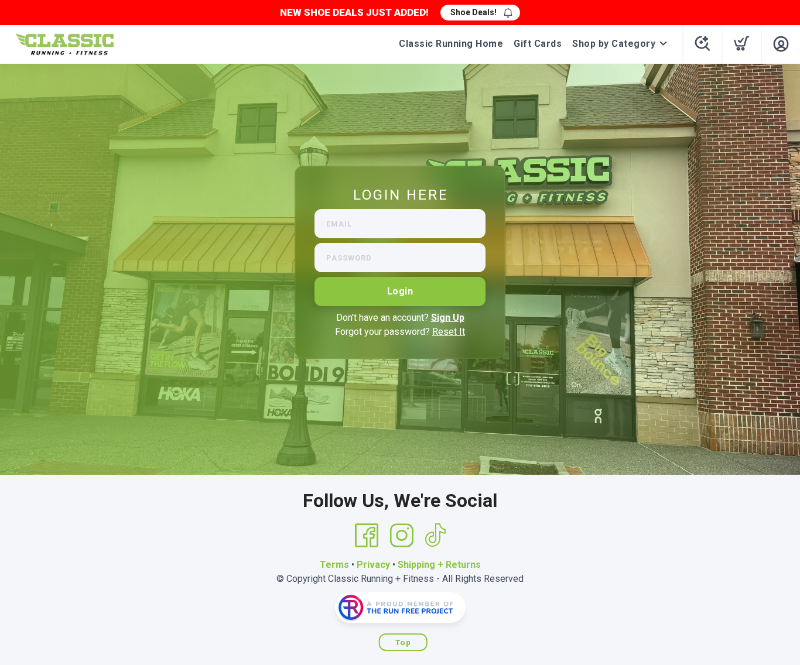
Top (403, 642)
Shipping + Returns (439, 564)
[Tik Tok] (435, 535)
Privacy (373, 564)
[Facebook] (366, 535)
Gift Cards (538, 43)
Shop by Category (613, 43)
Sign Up (447, 317)
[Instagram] (401, 535)
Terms (334, 564)
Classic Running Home (451, 43)
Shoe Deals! (473, 12)
